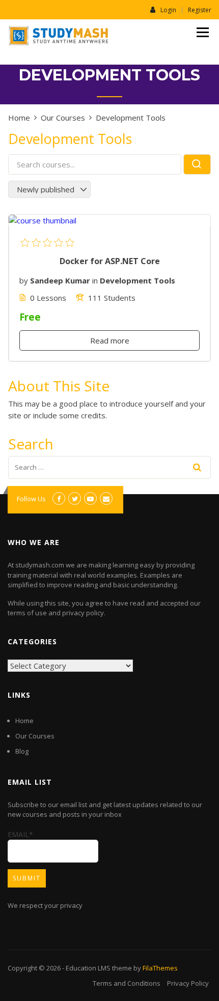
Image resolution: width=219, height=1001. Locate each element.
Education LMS (88, 968)
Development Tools (137, 280)
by (23, 280)
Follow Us (31, 498)
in (95, 280)
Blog (22, 751)
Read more (109, 340)
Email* (20, 834)
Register (199, 10)
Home (24, 720)
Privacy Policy (188, 983)
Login (168, 9)
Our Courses (34, 735)
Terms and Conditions (126, 983)
